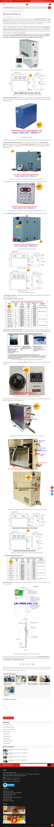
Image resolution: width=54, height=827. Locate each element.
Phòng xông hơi (6, 736)
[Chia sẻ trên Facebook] (20, 664)
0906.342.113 (10, 777)
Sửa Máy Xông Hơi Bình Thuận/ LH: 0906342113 (9, 694)
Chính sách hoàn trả (7, 795)
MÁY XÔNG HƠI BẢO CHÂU (38, 1)
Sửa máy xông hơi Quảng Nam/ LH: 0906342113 (8, 684)
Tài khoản (49, 1)
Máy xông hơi (6, 738)
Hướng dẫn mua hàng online (9, 794)
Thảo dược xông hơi (7, 740)
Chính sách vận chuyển (8, 791)
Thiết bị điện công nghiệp (9, 729)
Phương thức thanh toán (8, 800)
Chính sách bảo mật (7, 799)
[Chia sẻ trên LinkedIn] (33, 664)
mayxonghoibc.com (15, 781)
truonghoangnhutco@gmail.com (13, 778)
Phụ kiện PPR (6, 734)
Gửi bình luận (8, 718)
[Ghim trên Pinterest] (30, 664)
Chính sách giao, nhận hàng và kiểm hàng (12, 792)
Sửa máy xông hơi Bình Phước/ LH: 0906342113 (21, 684)
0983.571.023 (17, 777)
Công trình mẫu (6, 743)
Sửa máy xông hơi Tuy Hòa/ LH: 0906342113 (44, 684)
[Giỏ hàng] (50, 4)
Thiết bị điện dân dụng (8, 727)
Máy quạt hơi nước (7, 724)
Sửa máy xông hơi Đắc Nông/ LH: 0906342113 (33, 684)
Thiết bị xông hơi (7, 731)
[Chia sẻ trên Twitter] (24, 664)
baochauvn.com (6, 781)
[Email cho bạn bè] (27, 664)
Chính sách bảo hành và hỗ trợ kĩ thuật (11, 797)
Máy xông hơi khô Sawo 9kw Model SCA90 (16, 821)
